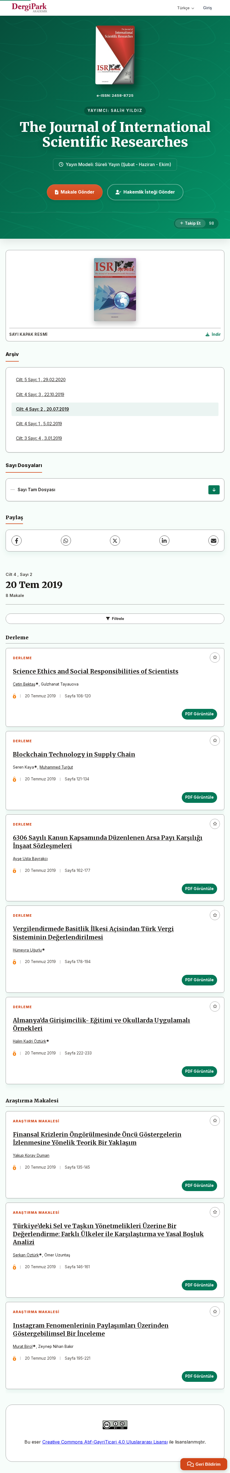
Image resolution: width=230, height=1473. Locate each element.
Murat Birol (23, 1346)
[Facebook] (17, 541)
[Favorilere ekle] (215, 657)
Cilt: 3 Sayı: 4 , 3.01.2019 (39, 438)
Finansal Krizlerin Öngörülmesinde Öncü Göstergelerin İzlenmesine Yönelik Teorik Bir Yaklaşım (97, 1138)
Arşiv (12, 354)
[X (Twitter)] (115, 541)
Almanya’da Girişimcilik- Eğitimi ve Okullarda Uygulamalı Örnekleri (101, 1024)
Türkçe (183, 8)
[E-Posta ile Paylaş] (213, 541)
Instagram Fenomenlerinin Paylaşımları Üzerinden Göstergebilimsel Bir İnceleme (91, 1330)
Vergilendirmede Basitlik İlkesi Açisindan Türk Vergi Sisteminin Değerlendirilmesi (93, 933)
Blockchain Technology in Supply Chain (74, 754)
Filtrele (118, 619)
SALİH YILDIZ (126, 110)
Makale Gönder (78, 192)
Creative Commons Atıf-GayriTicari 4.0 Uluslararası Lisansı (105, 1442)
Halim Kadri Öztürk (29, 1041)
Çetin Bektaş (24, 684)
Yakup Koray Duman (31, 1155)
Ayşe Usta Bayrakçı (30, 858)
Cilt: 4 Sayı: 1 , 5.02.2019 (39, 423)
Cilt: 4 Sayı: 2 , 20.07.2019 (42, 409)
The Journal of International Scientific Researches (115, 134)
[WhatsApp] (66, 541)
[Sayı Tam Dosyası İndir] (214, 489)
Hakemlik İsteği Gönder (149, 192)
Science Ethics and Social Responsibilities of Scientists (95, 671)
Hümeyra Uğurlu (27, 950)
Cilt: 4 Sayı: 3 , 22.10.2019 (40, 394)
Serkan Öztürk (26, 1255)
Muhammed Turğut (56, 767)
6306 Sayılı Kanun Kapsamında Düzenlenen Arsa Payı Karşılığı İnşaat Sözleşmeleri (108, 842)
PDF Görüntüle (199, 714)
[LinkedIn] (164, 541)
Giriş (207, 7)
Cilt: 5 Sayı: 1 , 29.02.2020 (41, 379)
